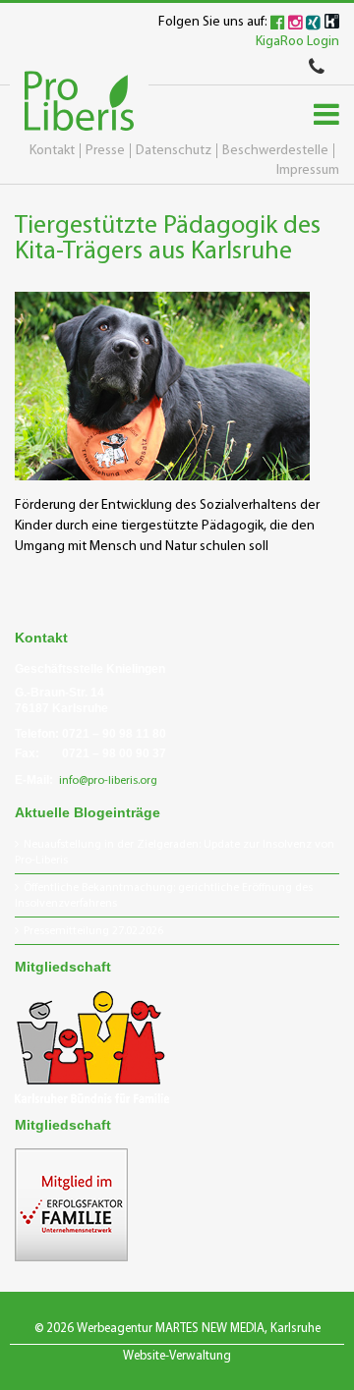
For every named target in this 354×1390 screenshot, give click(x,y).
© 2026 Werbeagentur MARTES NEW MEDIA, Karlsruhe (177, 1328)
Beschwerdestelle (275, 150)
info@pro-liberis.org (108, 781)
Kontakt (52, 150)
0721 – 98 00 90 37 (114, 753)
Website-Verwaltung (177, 1356)
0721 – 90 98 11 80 (114, 734)
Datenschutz (173, 150)
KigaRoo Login (297, 41)
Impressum (307, 170)
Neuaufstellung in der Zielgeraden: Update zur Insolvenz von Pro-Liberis (174, 852)
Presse (105, 150)
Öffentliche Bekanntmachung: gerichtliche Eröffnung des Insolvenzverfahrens (164, 896)
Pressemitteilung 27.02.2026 (93, 931)
